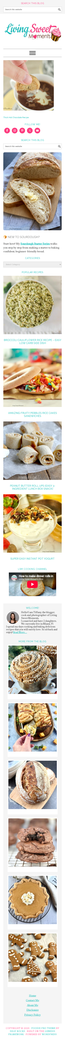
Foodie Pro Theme (43, 1028)
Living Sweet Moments (32, 30)
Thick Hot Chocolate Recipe (16, 117)
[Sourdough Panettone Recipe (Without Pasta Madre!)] (32, 670)
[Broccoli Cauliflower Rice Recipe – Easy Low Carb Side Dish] (32, 305)
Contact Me (32, 1000)
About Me (32, 1005)
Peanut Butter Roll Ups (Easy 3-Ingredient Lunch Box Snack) (32, 487)
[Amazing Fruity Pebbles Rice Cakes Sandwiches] (32, 378)
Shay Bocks (17, 1031)
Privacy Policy (32, 1014)
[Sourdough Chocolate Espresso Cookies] (32, 843)
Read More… (20, 632)
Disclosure (33, 1009)
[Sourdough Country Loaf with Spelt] (32, 785)
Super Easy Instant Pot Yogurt (32, 558)
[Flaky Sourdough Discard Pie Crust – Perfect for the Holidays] (32, 900)
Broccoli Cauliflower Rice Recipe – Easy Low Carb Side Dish (32, 342)
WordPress (49, 1034)
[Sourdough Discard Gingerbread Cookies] (32, 958)
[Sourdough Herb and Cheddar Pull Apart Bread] (32, 728)
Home (32, 995)
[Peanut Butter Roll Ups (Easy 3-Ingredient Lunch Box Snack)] (32, 451)
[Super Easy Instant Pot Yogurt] (32, 524)
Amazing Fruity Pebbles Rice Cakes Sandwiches (32, 415)
